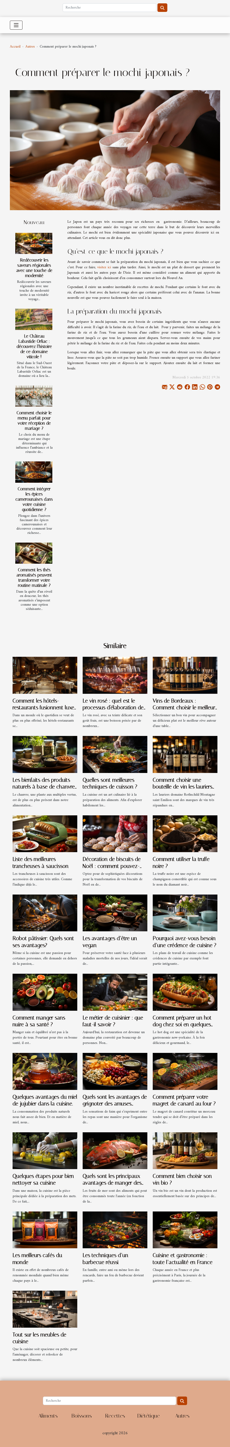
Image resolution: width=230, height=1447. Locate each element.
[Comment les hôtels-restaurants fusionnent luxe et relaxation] (45, 675)
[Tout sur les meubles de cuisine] (45, 1309)
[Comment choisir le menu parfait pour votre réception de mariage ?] (33, 396)
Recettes (115, 1416)
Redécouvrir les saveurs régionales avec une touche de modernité (34, 268)
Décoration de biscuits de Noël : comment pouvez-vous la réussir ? (112, 866)
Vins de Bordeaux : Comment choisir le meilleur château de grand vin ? (184, 708)
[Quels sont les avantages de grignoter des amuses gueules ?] (115, 1071)
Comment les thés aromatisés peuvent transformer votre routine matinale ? (34, 577)
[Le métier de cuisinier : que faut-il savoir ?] (115, 992)
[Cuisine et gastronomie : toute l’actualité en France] (185, 1230)
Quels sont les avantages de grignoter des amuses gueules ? (115, 1104)
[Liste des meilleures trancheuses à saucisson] (45, 833)
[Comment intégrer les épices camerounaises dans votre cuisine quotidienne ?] (33, 471)
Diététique (148, 1416)
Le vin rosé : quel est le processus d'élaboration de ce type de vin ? (113, 708)
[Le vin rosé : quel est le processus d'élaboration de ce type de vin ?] (115, 675)
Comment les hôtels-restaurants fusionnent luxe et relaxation (43, 708)
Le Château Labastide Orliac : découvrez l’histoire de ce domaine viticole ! (34, 346)
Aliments (48, 1416)
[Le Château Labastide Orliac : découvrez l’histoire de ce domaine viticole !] (33, 319)
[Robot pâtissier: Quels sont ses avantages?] (45, 913)
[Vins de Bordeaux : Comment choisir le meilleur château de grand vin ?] (185, 675)
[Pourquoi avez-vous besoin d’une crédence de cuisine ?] (185, 913)
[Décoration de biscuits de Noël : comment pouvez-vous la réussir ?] (115, 833)
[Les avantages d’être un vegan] (115, 913)
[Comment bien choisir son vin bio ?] (185, 1150)
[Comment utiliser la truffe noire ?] (185, 833)
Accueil (15, 47)
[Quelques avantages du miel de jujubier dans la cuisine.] (45, 1071)
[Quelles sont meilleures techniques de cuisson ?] (115, 754)
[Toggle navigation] (16, 25)
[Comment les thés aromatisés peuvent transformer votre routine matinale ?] (33, 553)
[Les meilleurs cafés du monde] (45, 1230)
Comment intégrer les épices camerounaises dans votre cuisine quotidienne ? (34, 499)
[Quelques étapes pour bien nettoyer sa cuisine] (45, 1150)
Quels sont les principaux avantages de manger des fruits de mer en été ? (112, 1183)
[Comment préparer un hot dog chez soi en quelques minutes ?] (185, 992)
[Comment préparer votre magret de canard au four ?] (185, 1071)
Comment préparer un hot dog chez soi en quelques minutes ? (182, 1025)
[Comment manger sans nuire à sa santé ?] (45, 992)
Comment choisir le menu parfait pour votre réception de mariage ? (34, 420)
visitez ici (104, 267)
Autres (30, 47)
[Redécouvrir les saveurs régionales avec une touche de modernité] (33, 243)
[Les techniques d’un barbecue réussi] (115, 1230)
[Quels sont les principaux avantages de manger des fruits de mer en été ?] (115, 1150)
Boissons (81, 1416)
